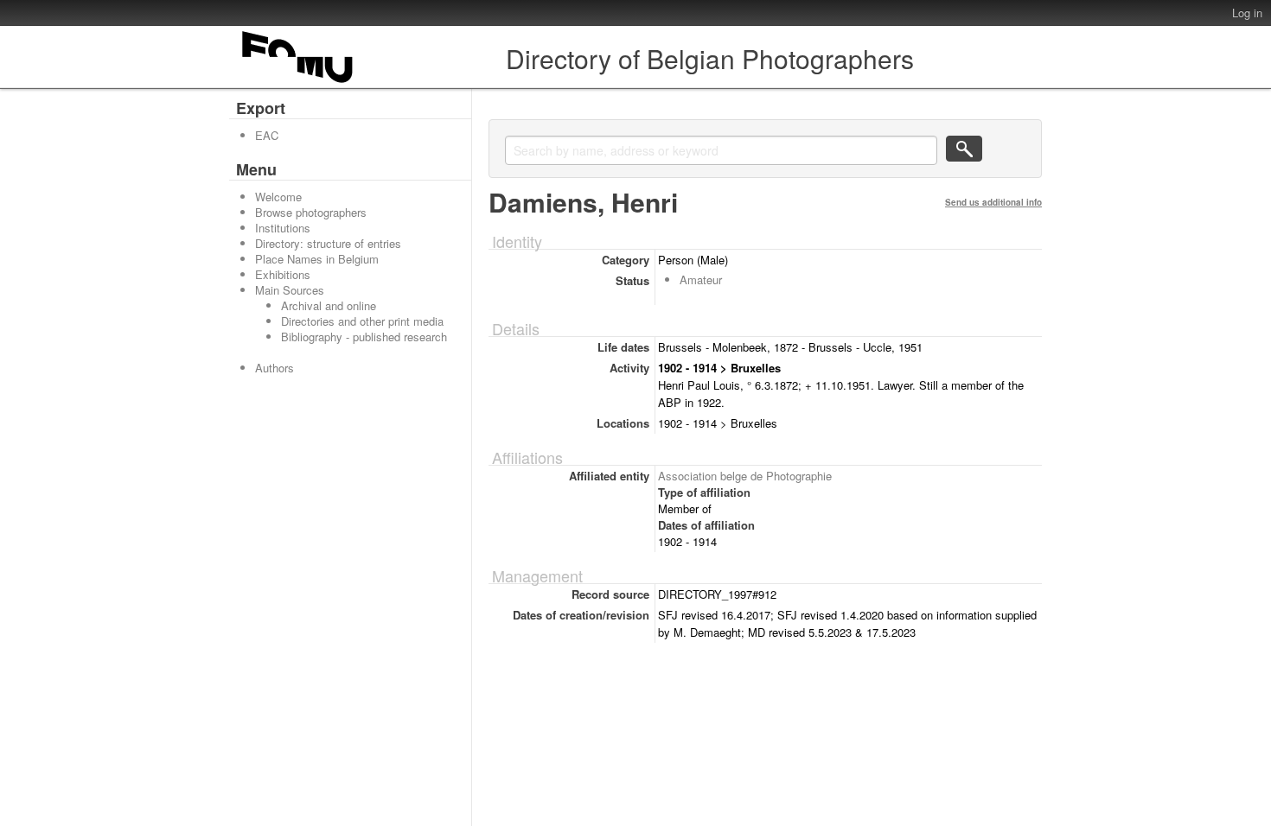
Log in (1247, 12)
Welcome (278, 196)
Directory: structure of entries (328, 243)
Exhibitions (282, 274)
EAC (266, 135)
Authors (274, 367)
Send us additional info (993, 202)
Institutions (282, 227)
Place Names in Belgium (317, 259)
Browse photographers (311, 212)
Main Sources (289, 290)
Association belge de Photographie (745, 475)
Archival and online (328, 305)
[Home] (298, 82)
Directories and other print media (362, 321)
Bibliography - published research (364, 336)
